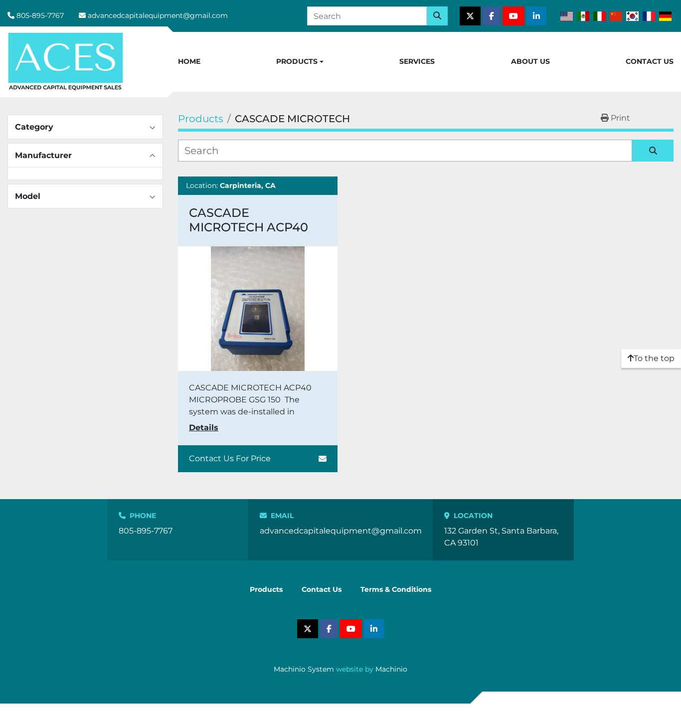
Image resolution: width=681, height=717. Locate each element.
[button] (300, 62)
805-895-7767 (40, 15)
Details (203, 427)
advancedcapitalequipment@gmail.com (158, 15)
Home (189, 61)
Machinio (391, 669)
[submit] (437, 15)
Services (417, 61)
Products (297, 61)
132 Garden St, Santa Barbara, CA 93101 (501, 536)
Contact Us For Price (230, 458)
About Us (530, 61)
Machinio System (304, 669)
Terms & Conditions (395, 589)
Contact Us (650, 61)
